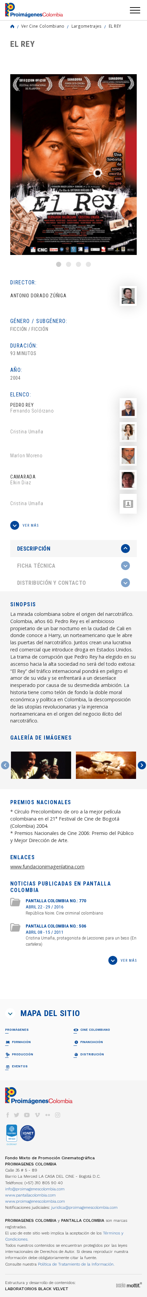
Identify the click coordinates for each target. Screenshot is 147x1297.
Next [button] (142, 765)
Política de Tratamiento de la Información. (76, 1264)
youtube (27, 1115)
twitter (16, 1115)
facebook (7, 1115)
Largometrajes (86, 26)
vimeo (37, 1115)
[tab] (73, 548)
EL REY (115, 26)
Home (12, 26)
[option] (73, 164)
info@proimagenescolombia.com (35, 1189)
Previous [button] (5, 765)
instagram (57, 1115)
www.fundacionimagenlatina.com (47, 866)
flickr (47, 1115)
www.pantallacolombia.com (30, 1195)
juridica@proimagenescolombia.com (84, 1207)
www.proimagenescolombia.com (35, 1201)
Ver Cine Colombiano (43, 26)
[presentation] (73, 548)
